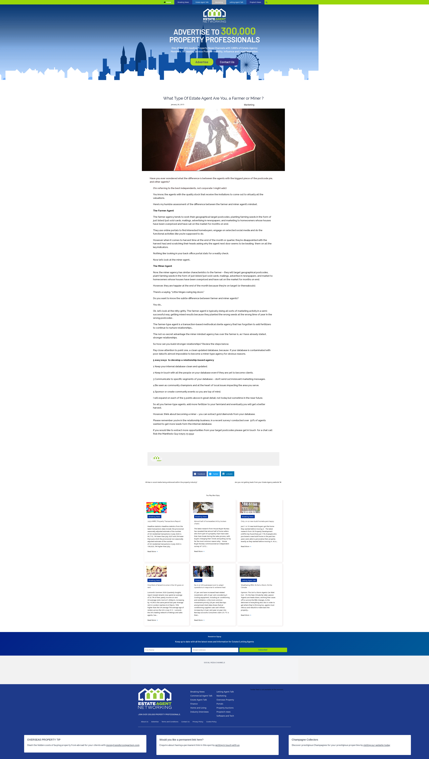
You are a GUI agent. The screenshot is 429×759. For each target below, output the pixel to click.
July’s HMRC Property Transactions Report (163, 521)
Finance (198, 580)
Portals (220, 703)
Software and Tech (225, 715)
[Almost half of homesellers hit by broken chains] (203, 507)
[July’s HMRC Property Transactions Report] (156, 507)
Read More (152, 551)
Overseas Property (225, 699)
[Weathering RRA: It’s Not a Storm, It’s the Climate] (250, 571)
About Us (144, 721)
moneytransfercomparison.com (122, 744)
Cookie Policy (211, 721)
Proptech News (255, 2)
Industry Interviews (199, 711)
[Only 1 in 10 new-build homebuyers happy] (250, 507)
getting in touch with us (227, 744)
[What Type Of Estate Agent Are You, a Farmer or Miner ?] (213, 140)
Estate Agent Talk (202, 2)
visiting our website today (376, 744)
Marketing (219, 2)
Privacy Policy (198, 721)
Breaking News (183, 2)
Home (168, 2)
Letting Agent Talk (236, 2)
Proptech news (224, 711)
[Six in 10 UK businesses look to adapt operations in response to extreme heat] (203, 571)
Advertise (201, 62)
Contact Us (227, 62)
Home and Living (198, 707)
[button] (263, 650)
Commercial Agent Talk (201, 695)
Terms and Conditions (170, 721)
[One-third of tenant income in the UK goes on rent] (156, 571)
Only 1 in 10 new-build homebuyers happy (257, 521)
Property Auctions (225, 707)
